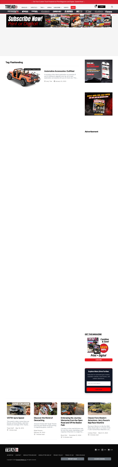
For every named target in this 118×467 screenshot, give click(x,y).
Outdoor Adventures (46, 403)
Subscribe (57, 7)
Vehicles (24, 7)
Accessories (28, 69)
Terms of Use (69, 455)
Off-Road (97, 403)
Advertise (10, 455)
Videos (49, 7)
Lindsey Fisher (92, 433)
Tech (42, 7)
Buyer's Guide (36, 69)
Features (71, 403)
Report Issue (72, 459)
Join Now (98, 389)
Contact (18, 455)
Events (66, 7)
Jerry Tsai (49, 81)
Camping (37, 403)
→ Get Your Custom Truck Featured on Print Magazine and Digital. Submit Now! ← (45, 1)
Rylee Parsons (38, 430)
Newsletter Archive (29, 455)
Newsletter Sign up (45, 455)
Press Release (80, 455)
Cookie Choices (99, 459)
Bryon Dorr (64, 435)
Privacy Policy (58, 455)
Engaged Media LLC (21, 459)
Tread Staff (10, 428)
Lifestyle (34, 7)
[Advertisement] (59, 42)
